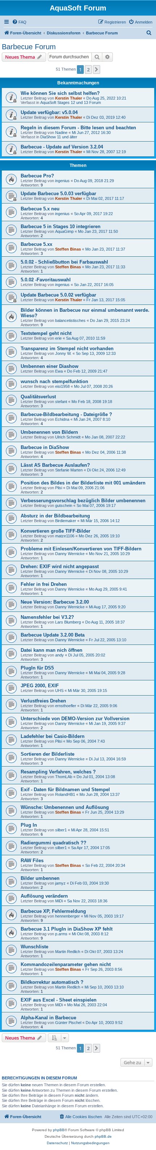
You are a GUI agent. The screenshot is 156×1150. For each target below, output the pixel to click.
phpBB (59, 1130)
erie (58, 338)
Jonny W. (63, 353)
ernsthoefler (65, 706)
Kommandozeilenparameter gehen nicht (66, 964)
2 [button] (88, 69)
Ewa (59, 371)
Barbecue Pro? (37, 176)
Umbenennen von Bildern (49, 432)
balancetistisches (70, 320)
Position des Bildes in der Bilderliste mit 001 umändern (83, 483)
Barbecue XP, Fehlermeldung (53, 911)
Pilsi (58, 488)
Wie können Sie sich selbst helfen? (60, 93)
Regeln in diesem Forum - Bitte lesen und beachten (78, 127)
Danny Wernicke (70, 553)
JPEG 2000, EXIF (40, 685)
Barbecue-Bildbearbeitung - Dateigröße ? (66, 414)
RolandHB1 (65, 794)
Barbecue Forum (29, 47)
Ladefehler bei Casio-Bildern (53, 736)
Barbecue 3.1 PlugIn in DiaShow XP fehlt (66, 929)
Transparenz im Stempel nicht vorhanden (67, 348)
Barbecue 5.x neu (40, 208)
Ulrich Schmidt (68, 437)
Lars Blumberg (68, 622)
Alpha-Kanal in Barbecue (48, 1017)
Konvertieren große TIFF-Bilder (55, 531)
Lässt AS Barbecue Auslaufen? (55, 465)
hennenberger (67, 916)
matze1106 (64, 536)
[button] (96, 69)
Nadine (61, 132)
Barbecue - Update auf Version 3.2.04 (62, 147)
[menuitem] (19, 22)
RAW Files (32, 860)
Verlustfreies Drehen (43, 701)
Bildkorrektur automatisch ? (52, 982)
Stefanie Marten (69, 470)
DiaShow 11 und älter (58, 137)
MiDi (59, 901)
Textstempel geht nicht (46, 333)
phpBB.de (103, 1136)
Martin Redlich (67, 951)
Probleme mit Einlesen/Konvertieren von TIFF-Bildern (81, 548)
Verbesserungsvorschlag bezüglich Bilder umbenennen (83, 500)
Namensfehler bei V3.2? (47, 617)
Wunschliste (34, 946)
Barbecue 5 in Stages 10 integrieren (60, 226)
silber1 (61, 830)
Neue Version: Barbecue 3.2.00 (55, 602)
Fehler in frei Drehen (44, 584)
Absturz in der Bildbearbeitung (55, 516)
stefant (61, 401)
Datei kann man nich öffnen (51, 650)
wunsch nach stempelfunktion (54, 381)
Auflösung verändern (44, 896)
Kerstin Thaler (68, 98)
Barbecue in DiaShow (45, 447)
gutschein (63, 505)
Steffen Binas (68, 249)
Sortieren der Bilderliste (47, 754)
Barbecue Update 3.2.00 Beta (53, 635)
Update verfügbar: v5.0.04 (49, 112)
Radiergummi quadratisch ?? (53, 842)
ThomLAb (63, 777)
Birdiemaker (65, 521)
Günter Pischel (68, 1022)
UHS (59, 690)
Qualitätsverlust (38, 396)
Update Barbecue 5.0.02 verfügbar (58, 295)
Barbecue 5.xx (36, 244)
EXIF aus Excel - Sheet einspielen (59, 1000)
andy (59, 655)
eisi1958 (62, 386)
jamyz (60, 883)
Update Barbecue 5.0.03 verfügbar (58, 193)
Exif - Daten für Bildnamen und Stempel (65, 789)
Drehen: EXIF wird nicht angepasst (60, 566)
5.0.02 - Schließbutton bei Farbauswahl (64, 262)
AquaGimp (64, 231)
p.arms (61, 934)
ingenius (62, 181)
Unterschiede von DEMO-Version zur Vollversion (75, 718)
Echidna (62, 419)
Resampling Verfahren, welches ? (58, 772)
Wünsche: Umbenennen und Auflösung (65, 807)
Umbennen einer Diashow (49, 366)
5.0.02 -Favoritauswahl (46, 279)
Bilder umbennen (40, 878)
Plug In (29, 825)
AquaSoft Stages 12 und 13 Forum (70, 102)
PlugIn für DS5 (37, 668)
